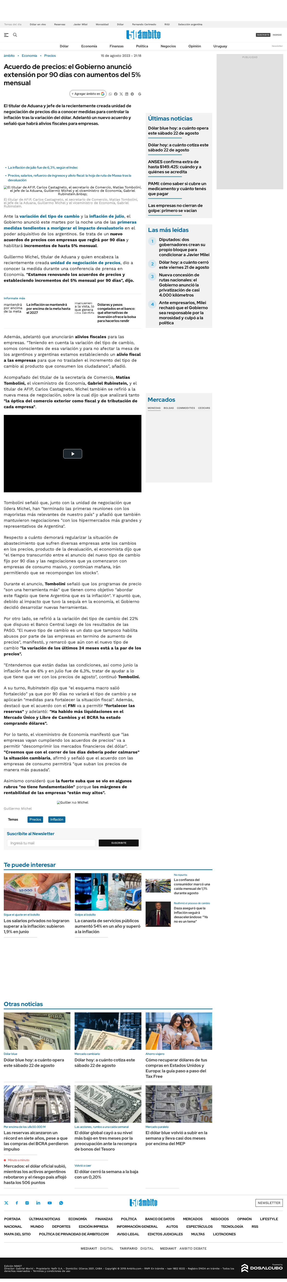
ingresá (277, 35)
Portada (12, 1219)
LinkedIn (38, 1203)
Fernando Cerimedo (144, 24)
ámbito (9, 55)
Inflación (56, 819)
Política (142, 46)
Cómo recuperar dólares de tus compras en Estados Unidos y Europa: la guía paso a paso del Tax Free (176, 1068)
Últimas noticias (44, 1219)
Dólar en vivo (38, 24)
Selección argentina (190, 24)
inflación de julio (106, 216)
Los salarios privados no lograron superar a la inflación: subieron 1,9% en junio (36, 926)
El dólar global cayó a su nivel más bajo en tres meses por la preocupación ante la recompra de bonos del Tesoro (106, 1141)
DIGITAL (97, 1248)
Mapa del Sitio (17, 1234)
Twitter (6, 1203)
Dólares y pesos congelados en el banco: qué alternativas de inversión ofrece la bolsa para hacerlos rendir (116, 312)
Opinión (194, 46)
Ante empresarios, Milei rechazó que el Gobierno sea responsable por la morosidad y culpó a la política (183, 313)
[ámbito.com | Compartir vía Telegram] (132, 94)
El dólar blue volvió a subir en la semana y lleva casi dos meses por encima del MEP (176, 1138)
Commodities (186, 408)
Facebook (17, 1203)
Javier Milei (80, 24)
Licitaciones (224, 1234)
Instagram (27, 1203)
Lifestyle (269, 1219)
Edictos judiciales (165, 1234)
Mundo (37, 1226)
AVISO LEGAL (128, 1234)
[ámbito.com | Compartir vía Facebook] (115, 94)
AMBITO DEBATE (183, 1248)
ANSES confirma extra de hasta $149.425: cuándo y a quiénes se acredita (174, 167)
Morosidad (102, 24)
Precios (50, 55)
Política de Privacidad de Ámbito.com (74, 1234)
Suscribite (118, 842)
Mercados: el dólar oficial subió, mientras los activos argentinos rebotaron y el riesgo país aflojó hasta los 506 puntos (35, 1174)
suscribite (263, 35)
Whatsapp (61, 1203)
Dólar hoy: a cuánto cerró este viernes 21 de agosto (184, 265)
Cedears (204, 408)
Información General (137, 1226)
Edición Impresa (93, 1226)
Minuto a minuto (18, 1160)
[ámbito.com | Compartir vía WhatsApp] (110, 94)
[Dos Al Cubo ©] (262, 1268)
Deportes (61, 1226)
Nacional (13, 1226)
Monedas (154, 408)
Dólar (120, 24)
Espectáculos (199, 1226)
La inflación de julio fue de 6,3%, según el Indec (43, 167)
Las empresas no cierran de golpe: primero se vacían (175, 208)
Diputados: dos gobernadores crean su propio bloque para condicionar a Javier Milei (184, 247)
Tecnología (232, 1226)
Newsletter (277, 46)
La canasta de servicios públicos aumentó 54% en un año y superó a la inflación (107, 926)
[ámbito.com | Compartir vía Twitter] (121, 94)
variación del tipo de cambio (49, 216)
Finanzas (117, 46)
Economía (89, 46)
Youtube (49, 1203)
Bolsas (169, 408)
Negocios (168, 46)
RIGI (167, 24)
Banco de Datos (160, 1219)
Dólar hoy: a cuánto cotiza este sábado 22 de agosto (178, 147)
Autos (172, 1226)
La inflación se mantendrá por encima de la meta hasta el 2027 (48, 308)
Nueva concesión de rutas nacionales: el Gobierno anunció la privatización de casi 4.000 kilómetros (179, 285)
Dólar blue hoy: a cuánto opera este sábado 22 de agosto (178, 130)
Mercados (193, 1219)
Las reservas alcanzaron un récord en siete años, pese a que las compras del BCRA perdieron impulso (36, 1141)
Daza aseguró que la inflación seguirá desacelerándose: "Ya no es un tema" (191, 914)
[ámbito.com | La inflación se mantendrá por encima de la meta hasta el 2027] (13, 308)
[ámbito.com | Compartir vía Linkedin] (126, 94)
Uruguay (220, 46)
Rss (255, 1226)
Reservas (59, 24)
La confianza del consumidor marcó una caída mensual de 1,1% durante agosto (192, 886)
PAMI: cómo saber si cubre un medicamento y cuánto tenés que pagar (177, 188)
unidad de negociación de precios (85, 262)
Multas (198, 1234)
